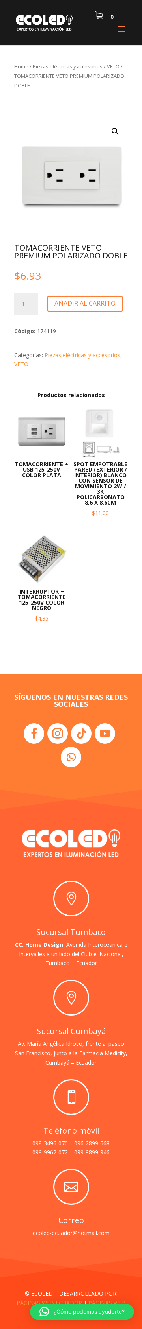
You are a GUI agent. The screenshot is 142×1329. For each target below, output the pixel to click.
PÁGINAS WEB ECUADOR (49, 1303)
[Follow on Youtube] (105, 733)
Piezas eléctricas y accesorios (68, 66)
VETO (113, 66)
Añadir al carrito (85, 303)
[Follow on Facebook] (34, 733)
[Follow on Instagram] (57, 733)
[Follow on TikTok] (81, 733)
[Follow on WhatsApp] (71, 757)
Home (21, 66)
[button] (115, 131)
